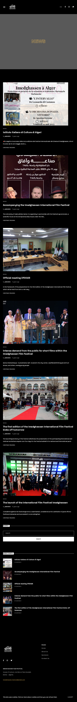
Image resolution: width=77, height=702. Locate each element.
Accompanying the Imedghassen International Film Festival (36, 205)
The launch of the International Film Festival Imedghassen (35, 503)
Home (44, 648)
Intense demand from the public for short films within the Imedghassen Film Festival (44, 597)
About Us (45, 652)
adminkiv (8, 136)
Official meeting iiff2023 (16, 278)
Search (38, 539)
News (5, 128)
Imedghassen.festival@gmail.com (14, 680)
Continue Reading (9, 147)
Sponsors (45, 655)
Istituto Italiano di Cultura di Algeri (22, 132)
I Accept (70, 697)
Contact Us (45, 658)
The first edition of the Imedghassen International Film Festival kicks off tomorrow (42, 609)
